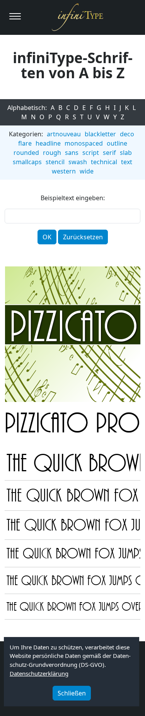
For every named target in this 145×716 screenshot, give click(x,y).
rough (52, 152)
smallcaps (27, 162)
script (90, 152)
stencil (55, 162)
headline (48, 143)
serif (109, 152)
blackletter (100, 134)
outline (117, 143)
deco (127, 134)
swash (77, 162)
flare (25, 143)
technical (104, 162)
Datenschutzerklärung (39, 673)
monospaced (84, 143)
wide (87, 171)
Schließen (72, 693)
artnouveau (64, 134)
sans (71, 152)
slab (126, 152)
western (64, 171)
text (126, 162)
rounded (26, 152)
